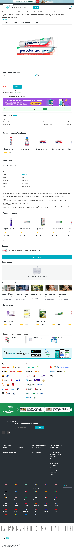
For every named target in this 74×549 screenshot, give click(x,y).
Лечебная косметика (55, 452)
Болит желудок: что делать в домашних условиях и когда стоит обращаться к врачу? (8, 293)
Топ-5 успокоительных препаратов (36, 293)
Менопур (36, 337)
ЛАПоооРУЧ (53, 465)
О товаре (6, 22)
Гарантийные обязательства (39, 445)
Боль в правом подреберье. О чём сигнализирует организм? (22, 293)
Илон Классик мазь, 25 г (57, 320)
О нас (51, 5)
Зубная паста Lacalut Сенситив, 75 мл (25, 229)
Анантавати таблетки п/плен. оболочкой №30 (9, 320)
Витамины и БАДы (54, 450)
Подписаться (39, 427)
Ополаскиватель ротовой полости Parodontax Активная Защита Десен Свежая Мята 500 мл (26, 149)
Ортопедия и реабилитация (56, 458)
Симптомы (52, 474)
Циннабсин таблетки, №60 (26, 320)
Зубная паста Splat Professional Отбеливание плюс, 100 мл (42, 230)
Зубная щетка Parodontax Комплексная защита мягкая (10, 149)
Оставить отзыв (37, 257)
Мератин (60, 337)
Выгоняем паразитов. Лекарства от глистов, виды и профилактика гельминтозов (64, 293)
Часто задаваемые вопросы (42, 5)
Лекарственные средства (56, 445)
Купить (17, 86)
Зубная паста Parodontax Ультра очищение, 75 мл (42, 148)
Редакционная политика (38, 447)
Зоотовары (53, 467)
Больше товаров (7, 160)
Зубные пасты (21, 11)
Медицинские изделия (55, 454)
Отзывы (35, 22)
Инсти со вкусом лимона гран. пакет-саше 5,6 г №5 (42, 320)
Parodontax (4, 19)
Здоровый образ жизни (55, 470)
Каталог (17, 5)
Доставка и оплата (30, 5)
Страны (21, 447)
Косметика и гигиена (55, 447)
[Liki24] (5, 538)
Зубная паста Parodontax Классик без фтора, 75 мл (58, 148)
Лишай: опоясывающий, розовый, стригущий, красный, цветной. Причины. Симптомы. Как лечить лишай (51, 293)
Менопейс (13, 337)
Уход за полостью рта (10, 11)
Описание (14, 22)
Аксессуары (53, 472)
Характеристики (25, 22)
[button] (20, 77)
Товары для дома (54, 463)
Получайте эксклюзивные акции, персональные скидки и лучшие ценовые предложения (28, 422)
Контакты (22, 5)
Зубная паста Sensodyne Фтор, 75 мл (57, 229)
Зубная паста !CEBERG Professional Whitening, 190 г (10, 229)
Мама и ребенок (54, 461)
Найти (36, 7)
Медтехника (53, 456)
